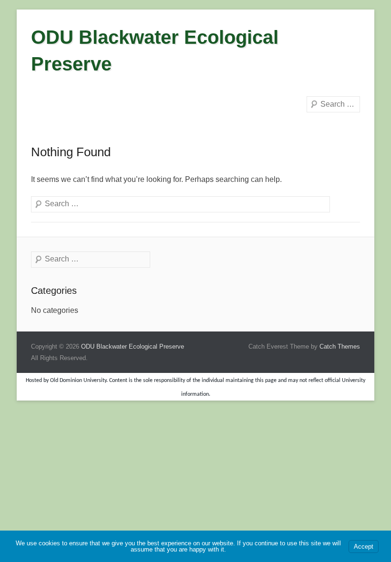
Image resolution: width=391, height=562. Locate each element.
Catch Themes (339, 346)
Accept (363, 546)
